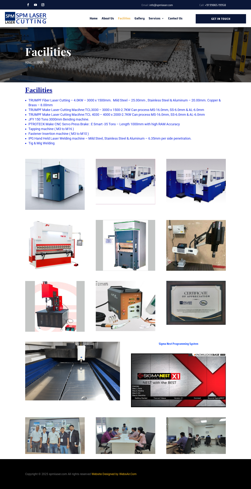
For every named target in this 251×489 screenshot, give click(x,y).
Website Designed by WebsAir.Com (114, 474)
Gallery (140, 18)
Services (154, 18)
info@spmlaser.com (161, 5)
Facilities (124, 18)
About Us (108, 18)
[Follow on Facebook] (28, 5)
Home (94, 18)
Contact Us (175, 18)
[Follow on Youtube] (35, 5)
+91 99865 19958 (215, 5)
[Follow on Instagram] (43, 5)
